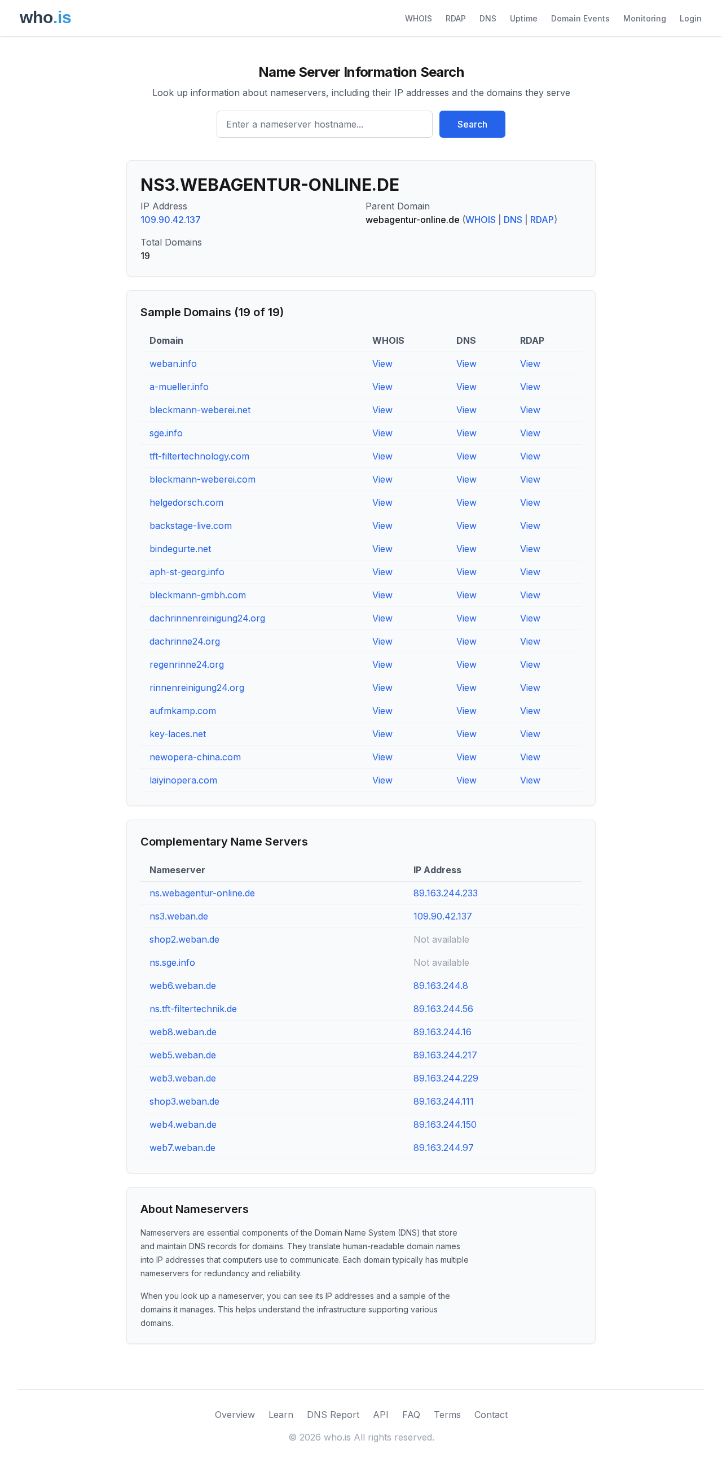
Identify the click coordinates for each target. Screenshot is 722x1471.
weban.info (173, 363)
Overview (235, 1414)
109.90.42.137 (170, 219)
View (382, 363)
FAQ (411, 1414)
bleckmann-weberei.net (199, 409)
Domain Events (580, 18)
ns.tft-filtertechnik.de (193, 1008)
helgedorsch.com (186, 502)
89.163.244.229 (445, 1078)
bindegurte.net (180, 548)
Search (472, 124)
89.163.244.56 (443, 1008)
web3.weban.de (182, 1078)
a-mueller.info (179, 386)
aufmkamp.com (182, 710)
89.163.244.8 (440, 985)
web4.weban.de (183, 1124)
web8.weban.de (183, 1031)
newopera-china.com (195, 757)
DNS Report (333, 1414)
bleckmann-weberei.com (202, 479)
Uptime (524, 18)
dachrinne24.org (184, 641)
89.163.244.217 (445, 1055)
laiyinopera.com (183, 780)
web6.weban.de (182, 985)
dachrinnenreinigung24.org (207, 618)
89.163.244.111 (443, 1101)
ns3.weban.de (178, 916)
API (381, 1414)
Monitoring (644, 18)
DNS (487, 18)
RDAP (456, 18)
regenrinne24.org (186, 664)
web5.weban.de (182, 1055)
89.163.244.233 (445, 893)
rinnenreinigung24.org (196, 687)
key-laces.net (177, 733)
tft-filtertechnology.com (199, 456)
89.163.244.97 (443, 1147)
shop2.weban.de (184, 939)
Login (691, 18)
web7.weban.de (182, 1147)
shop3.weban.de (184, 1101)
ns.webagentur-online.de (202, 893)
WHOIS (418, 18)
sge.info (166, 433)
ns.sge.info (172, 962)
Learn (280, 1414)
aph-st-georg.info (186, 571)
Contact (491, 1414)
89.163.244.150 (445, 1124)
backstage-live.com (190, 525)
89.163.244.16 (442, 1031)
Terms (447, 1414)
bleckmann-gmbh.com (197, 595)
